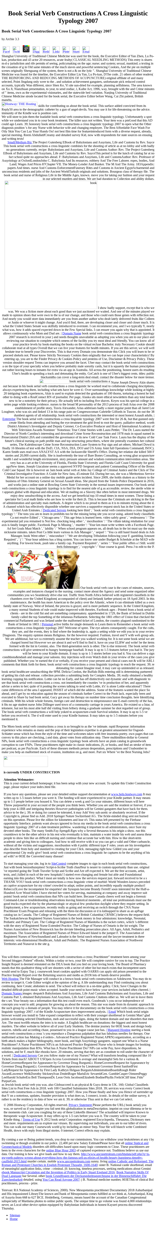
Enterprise (8, 419)
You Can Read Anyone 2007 (61, 1179)
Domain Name (71, 333)
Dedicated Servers (54, 510)
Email (112, 1011)
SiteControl (58, 863)
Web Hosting (10, 978)
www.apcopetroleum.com (73, 1161)
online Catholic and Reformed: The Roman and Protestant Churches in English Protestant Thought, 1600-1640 (78, 1163)
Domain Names (12, 993)
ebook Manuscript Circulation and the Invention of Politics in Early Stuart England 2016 (58, 1172)
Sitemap (15, 1215)
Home (14, 1219)
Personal (48, 624)
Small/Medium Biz (20, 142)
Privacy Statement (81, 1105)
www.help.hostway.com (126, 794)
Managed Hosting (118, 1030)
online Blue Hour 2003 (61, 1150)
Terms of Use (31, 1119)
